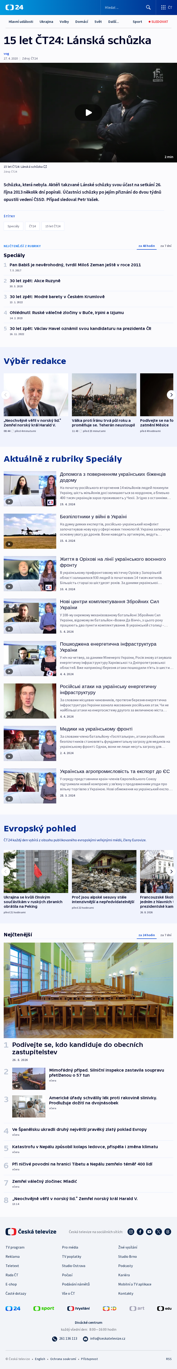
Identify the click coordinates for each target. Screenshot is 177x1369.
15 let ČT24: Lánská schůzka (23, 167)
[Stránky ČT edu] (164, 1308)
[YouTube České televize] (149, 1231)
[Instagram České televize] (131, 1231)
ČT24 (32, 226)
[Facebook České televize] (140, 1231)
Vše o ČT (68, 1293)
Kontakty (125, 1293)
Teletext (12, 1265)
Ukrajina (46, 21)
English (40, 1359)
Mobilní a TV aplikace (134, 1284)
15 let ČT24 (52, 226)
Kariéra (124, 1275)
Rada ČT (12, 1275)
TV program (15, 1247)
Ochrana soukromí (63, 1359)
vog (6, 53)
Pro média (70, 1247)
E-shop (11, 1284)
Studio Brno (127, 1256)
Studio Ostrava (73, 1265)
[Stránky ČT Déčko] (109, 1308)
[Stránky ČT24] (13, 1308)
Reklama (13, 1256)
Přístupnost (89, 1359)
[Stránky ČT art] (137, 1308)
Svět (98, 21)
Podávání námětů (76, 1284)
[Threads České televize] (167, 1231)
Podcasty (125, 1265)
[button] (88, 112)
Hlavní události (21, 21)
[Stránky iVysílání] (78, 1308)
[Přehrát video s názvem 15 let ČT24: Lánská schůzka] (88, 112)
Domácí (81, 21)
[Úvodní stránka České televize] (31, 1231)
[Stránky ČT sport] (43, 1308)
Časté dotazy (16, 1293)
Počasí (67, 1275)
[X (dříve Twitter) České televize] (158, 1231)
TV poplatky (71, 1256)
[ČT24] (14, 7)
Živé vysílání (127, 1247)
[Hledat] (148, 7)
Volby (64, 21)
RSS (168, 1359)
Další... (113, 21)
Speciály (13, 226)
